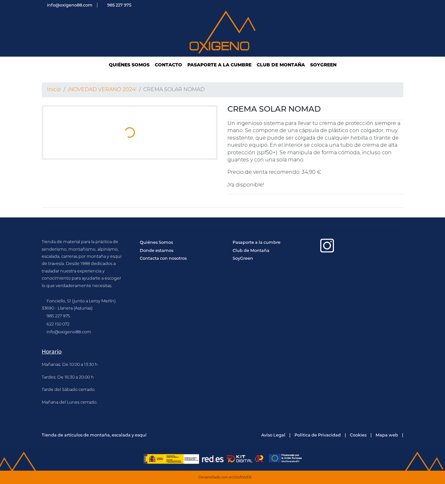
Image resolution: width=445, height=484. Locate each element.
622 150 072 (58, 324)
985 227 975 (119, 5)
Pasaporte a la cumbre (256, 243)
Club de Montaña (251, 251)
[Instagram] (327, 245)
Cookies (358, 435)
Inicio (54, 89)
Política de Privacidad (317, 435)
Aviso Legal (273, 435)
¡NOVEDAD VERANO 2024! (102, 89)
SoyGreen (243, 258)
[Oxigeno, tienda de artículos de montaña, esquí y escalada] (222, 32)
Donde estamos (156, 251)
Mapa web (387, 435)
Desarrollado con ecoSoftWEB (224, 477)
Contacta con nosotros (163, 258)
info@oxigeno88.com (70, 5)
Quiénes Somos (156, 243)
